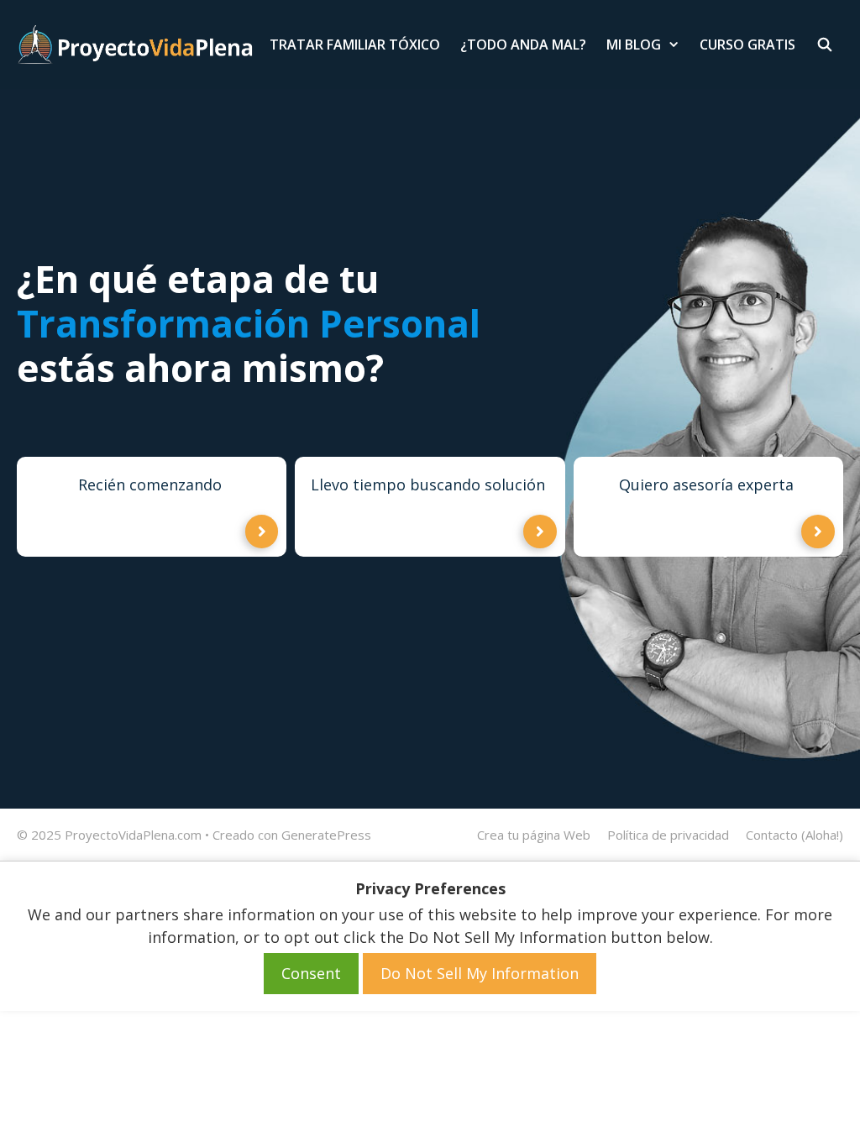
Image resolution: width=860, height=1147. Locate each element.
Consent (311, 973)
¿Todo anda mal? (523, 44)
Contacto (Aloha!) (794, 834)
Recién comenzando (150, 484)
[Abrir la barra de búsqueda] (824, 44)
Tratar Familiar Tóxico (355, 44)
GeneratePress (326, 834)
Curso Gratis (747, 44)
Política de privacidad (668, 834)
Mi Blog (633, 44)
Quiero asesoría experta (706, 484)
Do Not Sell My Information (479, 973)
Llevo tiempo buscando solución (428, 484)
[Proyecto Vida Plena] (135, 44)
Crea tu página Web (533, 834)
